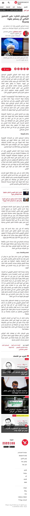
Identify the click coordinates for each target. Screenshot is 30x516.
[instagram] (10, 443)
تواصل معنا (24, 462)
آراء (14, 7)
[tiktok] (5, 443)
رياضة (25, 491)
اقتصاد (8, 7)
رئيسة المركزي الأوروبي (21, 347)
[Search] (8, 2)
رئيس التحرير (24, 459)
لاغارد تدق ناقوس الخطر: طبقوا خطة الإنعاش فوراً (12, 193)
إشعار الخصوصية (23, 455)
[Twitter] (12, 443)
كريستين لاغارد (5, 345)
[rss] (3, 443)
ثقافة (25, 482)
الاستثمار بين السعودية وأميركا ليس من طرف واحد (16, 430)
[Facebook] (14, 443)
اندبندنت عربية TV (22, 500)
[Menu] (3, 2)
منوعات (25, 488)
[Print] (15, 69)
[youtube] (8, 443)
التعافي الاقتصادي (23, 349)
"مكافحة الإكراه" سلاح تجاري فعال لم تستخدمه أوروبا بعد (15, 392)
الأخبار (26, 7)
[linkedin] (6, 443)
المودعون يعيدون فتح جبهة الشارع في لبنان (15, 373)
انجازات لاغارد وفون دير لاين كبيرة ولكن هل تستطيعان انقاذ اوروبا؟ (12, 200)
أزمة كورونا (11, 347)
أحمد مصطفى (16, 31)
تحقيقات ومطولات (22, 497)
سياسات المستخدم (22, 452)
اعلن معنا (24, 465)
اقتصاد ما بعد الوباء (15, 345)
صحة (26, 494)
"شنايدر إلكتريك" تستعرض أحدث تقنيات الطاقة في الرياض (16, 411)
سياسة (19, 7)
